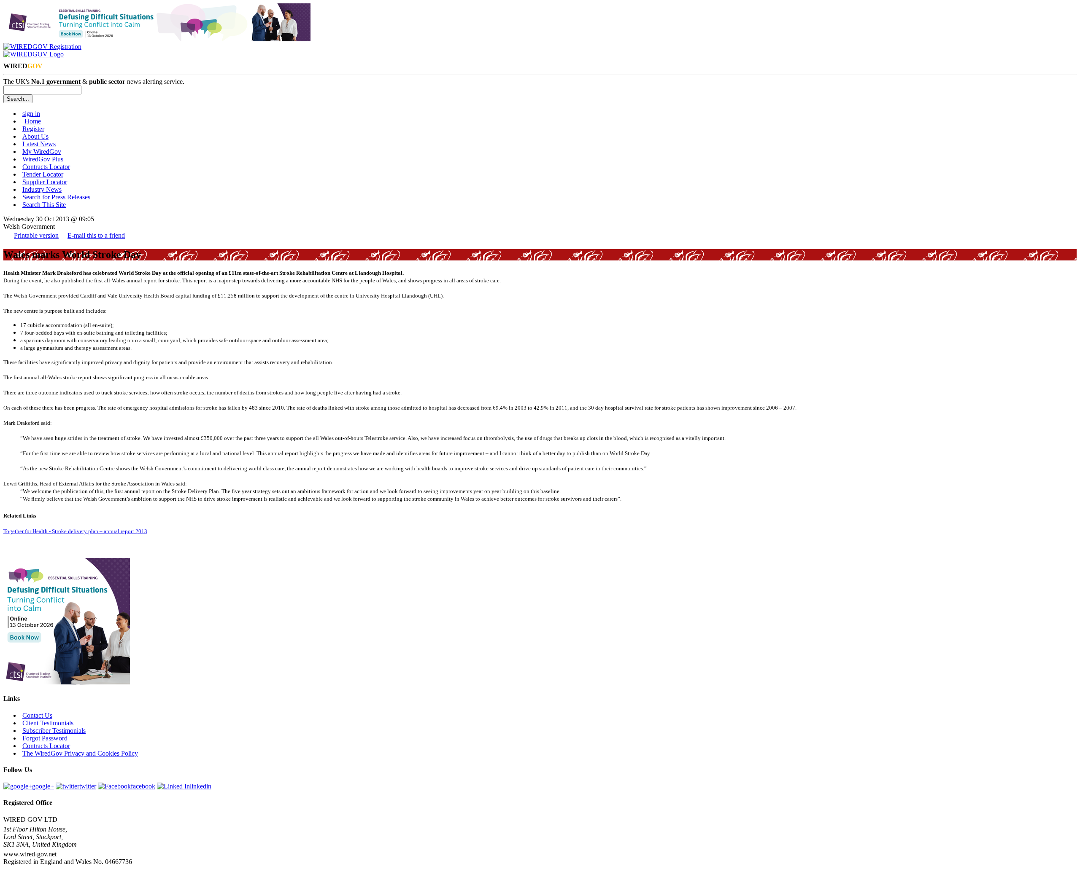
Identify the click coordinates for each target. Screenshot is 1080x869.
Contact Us (37, 715)
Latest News (39, 144)
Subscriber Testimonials (54, 730)
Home (32, 121)
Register (33, 128)
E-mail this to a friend (96, 235)
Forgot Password (45, 738)
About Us (35, 136)
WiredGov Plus (42, 159)
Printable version (36, 235)
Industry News (42, 189)
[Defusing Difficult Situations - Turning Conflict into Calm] (156, 39)
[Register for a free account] (42, 46)
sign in (31, 113)
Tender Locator (42, 174)
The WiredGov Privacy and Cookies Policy (80, 753)
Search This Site (44, 204)
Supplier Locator (44, 181)
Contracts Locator (46, 166)
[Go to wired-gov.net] (33, 54)
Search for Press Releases (56, 197)
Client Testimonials (47, 723)
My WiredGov (41, 151)
